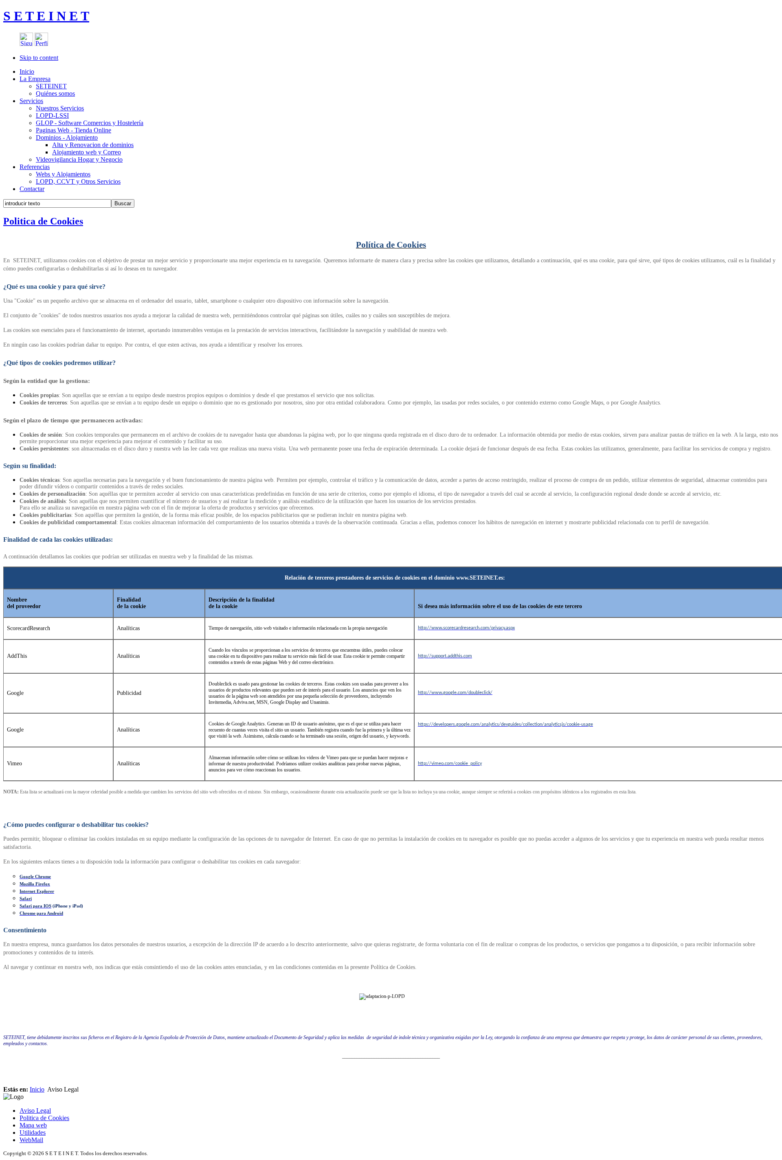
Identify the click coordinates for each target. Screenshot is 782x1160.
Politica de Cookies (43, 221)
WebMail (31, 1139)
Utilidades (33, 1132)
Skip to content (39, 57)
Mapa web (33, 1125)
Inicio (37, 1089)
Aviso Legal (35, 1110)
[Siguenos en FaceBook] (26, 43)
